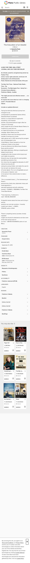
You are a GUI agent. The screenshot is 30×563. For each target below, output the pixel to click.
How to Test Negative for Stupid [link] (20, 343)
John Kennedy (20, 345)
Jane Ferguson (9, 401)
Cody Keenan (20, 401)
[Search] (2, 7)
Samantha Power (15, 49)
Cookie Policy (20, 558)
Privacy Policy (19, 543)
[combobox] (12, 7)
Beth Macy (8, 345)
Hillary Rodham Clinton (9, 373)
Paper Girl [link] (6, 343)
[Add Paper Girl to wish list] (13, 351)
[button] (15, 57)
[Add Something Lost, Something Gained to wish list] (13, 379)
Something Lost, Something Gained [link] (8, 371)
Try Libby (5, 11)
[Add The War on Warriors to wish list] (25, 379)
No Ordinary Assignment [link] (8, 399)
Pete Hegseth (20, 373)
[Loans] (24, 8)
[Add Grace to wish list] (25, 407)
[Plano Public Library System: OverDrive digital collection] (15, 3)
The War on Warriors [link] (20, 371)
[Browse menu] (27, 7)
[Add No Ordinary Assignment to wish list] (13, 407)
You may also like (7, 324)
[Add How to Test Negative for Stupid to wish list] (25, 351)
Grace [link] (17, 399)
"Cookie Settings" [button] (19, 552)
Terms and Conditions (7, 543)
